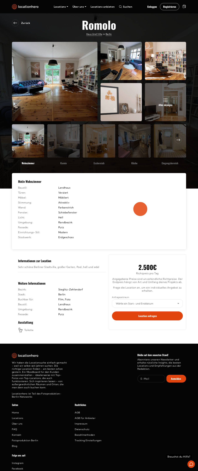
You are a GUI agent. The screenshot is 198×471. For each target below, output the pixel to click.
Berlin (109, 34)
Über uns (17, 423)
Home (15, 412)
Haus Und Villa (94, 34)
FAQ (14, 429)
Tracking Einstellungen (88, 440)
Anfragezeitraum (120, 297)
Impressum (81, 423)
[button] (61, 6)
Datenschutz (82, 429)
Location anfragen (147, 316)
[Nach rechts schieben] (178, 139)
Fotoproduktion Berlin (25, 440)
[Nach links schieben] (19, 139)
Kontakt (16, 434)
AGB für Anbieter (85, 418)
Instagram (18, 463)
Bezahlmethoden (85, 434)
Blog (14, 446)
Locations (17, 418)
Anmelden (176, 379)
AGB (77, 412)
